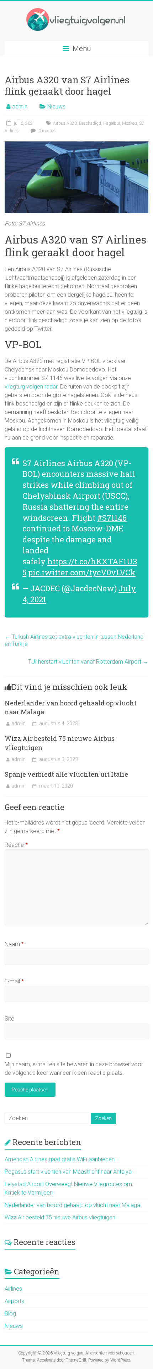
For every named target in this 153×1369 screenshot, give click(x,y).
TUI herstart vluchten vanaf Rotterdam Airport (88, 661)
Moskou (129, 123)
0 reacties (46, 130)
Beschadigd (90, 123)
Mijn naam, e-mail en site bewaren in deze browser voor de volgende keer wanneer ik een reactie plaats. (74, 1068)
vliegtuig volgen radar (31, 386)
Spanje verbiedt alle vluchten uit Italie (66, 774)
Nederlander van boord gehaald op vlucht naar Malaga (72, 1205)
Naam (14, 944)
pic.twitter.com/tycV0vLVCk (82, 572)
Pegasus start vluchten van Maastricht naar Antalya (68, 1171)
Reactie (16, 845)
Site (9, 1018)
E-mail (14, 981)
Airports (14, 1301)
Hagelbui (111, 123)
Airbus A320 (65, 123)
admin (19, 106)
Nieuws (56, 106)
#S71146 (112, 518)
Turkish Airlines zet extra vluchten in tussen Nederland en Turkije (74, 640)
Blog (10, 1313)
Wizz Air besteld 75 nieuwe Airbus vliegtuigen (60, 1217)
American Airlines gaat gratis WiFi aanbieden (60, 1159)
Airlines (13, 1288)
